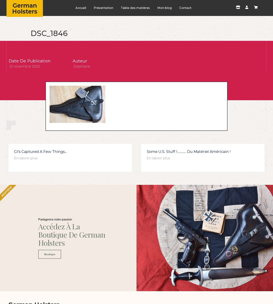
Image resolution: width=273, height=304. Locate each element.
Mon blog (164, 8)
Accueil (80, 8)
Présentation (103, 8)
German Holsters (24, 8)
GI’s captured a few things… (40, 151)
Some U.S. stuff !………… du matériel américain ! (189, 151)
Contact (185, 8)
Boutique (49, 254)
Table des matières (135, 8)
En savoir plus (26, 158)
